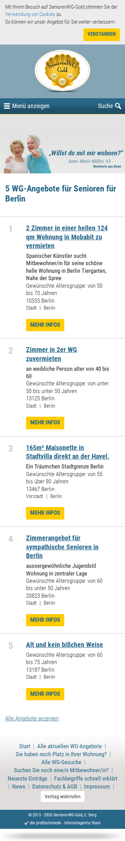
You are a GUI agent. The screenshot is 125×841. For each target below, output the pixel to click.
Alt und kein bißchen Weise (64, 645)
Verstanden (102, 34)
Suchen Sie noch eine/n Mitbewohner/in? (61, 770)
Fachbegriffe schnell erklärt (85, 778)
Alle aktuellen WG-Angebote (69, 746)
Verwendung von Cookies (30, 14)
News (18, 786)
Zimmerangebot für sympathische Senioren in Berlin (62, 547)
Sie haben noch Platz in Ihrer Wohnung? (61, 754)
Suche (105, 105)
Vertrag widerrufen (63, 796)
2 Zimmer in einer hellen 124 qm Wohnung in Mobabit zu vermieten (67, 237)
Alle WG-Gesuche (61, 762)
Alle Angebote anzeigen (32, 718)
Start (24, 746)
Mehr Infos (45, 324)
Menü (31, 105)
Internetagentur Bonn (82, 822)
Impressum (97, 786)
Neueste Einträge (27, 778)
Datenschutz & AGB (54, 786)
